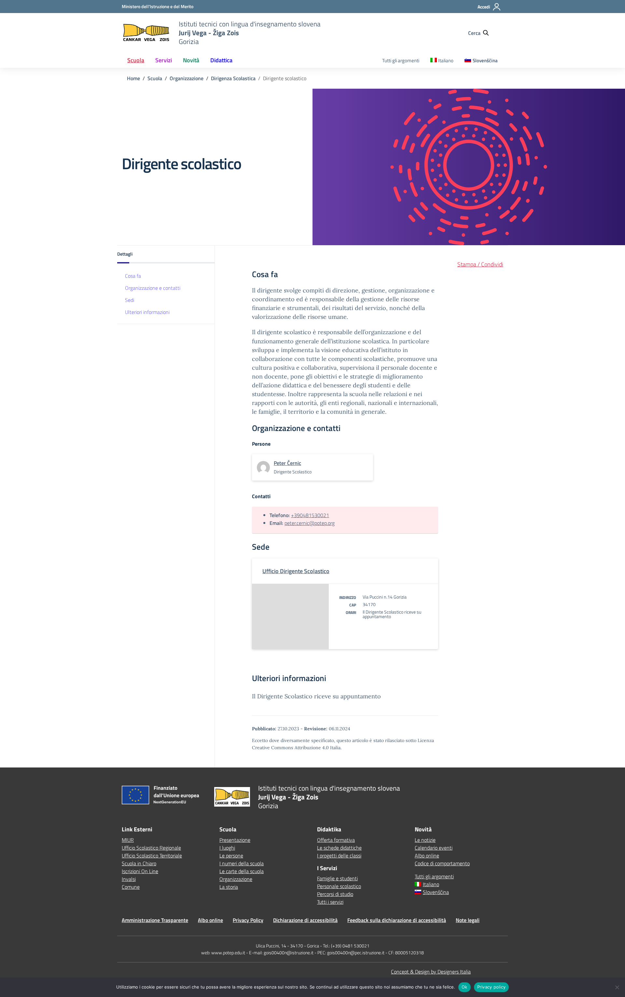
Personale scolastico (339, 886)
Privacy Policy (248, 920)
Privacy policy (491, 987)
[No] (617, 987)
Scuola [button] (135, 60)
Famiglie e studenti (337, 878)
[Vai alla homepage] (146, 32)
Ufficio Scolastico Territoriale (152, 855)
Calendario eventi (433, 848)
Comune (131, 887)
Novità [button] (191, 60)
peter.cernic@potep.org (310, 523)
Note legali (467, 920)
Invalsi (129, 879)
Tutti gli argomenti (400, 60)
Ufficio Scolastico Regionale (151, 848)
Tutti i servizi (330, 902)
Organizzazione (235, 879)
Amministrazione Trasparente (155, 920)
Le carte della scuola (241, 871)
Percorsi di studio (335, 894)
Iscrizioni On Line (140, 871)
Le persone (231, 855)
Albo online (427, 855)
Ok (464, 987)
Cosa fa (133, 276)
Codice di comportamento (442, 863)
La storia (228, 887)
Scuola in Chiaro (139, 863)
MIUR (128, 840)
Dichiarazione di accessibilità (305, 920)
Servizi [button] (163, 60)
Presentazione (234, 840)
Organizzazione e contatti (152, 288)
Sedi (129, 300)
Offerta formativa (336, 840)
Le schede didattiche (339, 848)
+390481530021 (310, 515)
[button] (166, 254)
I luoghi (227, 848)
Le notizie (425, 840)
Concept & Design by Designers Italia (431, 971)
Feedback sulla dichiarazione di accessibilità (396, 920)
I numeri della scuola (241, 863)
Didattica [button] (221, 60)
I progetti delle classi (339, 855)
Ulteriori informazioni (147, 312)
